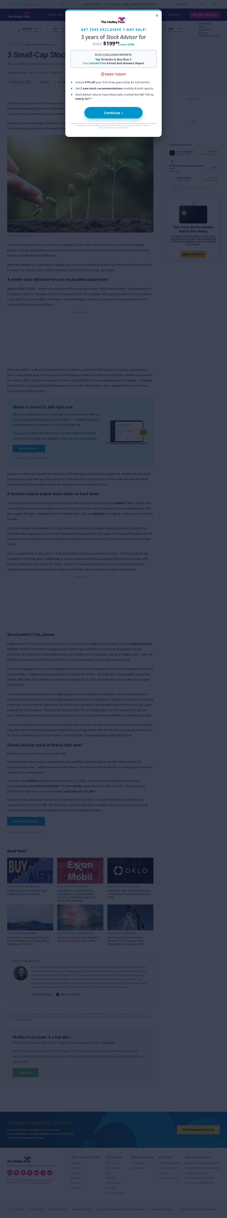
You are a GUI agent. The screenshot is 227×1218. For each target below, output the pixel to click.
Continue (113, 112)
